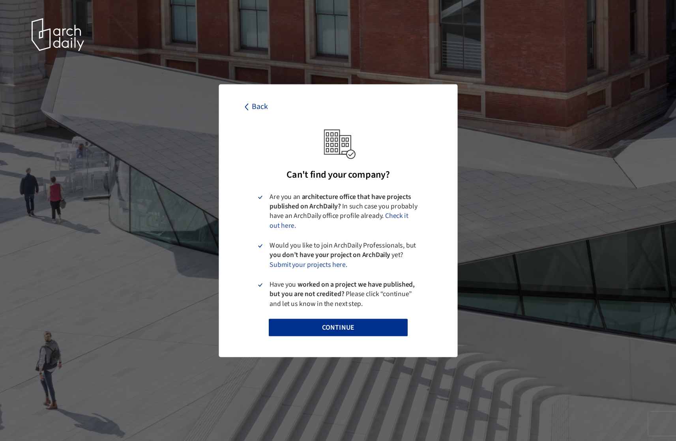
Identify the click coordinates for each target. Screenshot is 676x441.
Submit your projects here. (308, 264)
